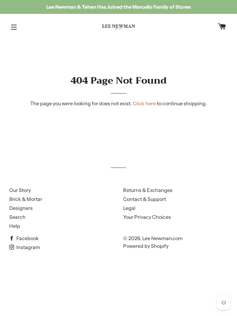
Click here (144, 103)
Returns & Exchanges (148, 190)
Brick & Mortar (25, 199)
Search (17, 217)
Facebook (27, 238)
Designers (21, 208)
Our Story (20, 190)
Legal (129, 208)
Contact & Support (144, 199)
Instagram (27, 247)
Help (14, 226)
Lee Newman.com (162, 238)
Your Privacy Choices (147, 217)
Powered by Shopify (145, 246)
